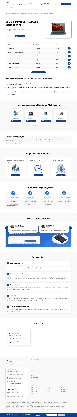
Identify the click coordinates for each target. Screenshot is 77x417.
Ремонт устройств (31, 9)
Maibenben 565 (61, 389)
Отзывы (54, 9)
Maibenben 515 (47, 387)
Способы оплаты (34, 377)
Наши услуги (33, 371)
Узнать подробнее (15, 175)
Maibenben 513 (34, 393)
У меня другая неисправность (38, 72)
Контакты (50, 9)
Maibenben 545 (47, 391)
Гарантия (8, 42)
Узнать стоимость (20, 36)
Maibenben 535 (34, 387)
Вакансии (45, 9)
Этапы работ (43, 42)
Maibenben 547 (61, 391)
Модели (15, 42)
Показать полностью (10, 94)
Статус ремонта (57, 4)
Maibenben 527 (47, 389)
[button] (6, 228)
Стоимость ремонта (35, 359)
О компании (23, 9)
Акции (21, 42)
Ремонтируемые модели (36, 369)
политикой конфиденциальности (32, 243)
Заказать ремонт (16, 120)
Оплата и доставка (35, 361)
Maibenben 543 (34, 389)
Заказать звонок (67, 4)
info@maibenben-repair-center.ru (16, 374)
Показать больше (38, 125)
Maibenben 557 (61, 387)
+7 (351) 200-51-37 (46, 3)
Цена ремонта (38, 9)
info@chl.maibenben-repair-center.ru (19, 338)
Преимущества (28, 42)
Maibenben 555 (34, 391)
